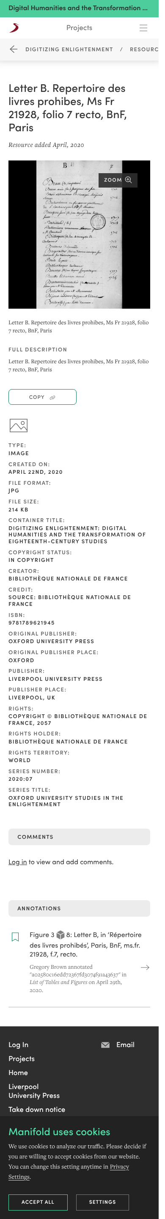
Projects (79, 27)
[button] (18, 1044)
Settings (102, 1201)
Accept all (38, 1201)
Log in (17, 862)
